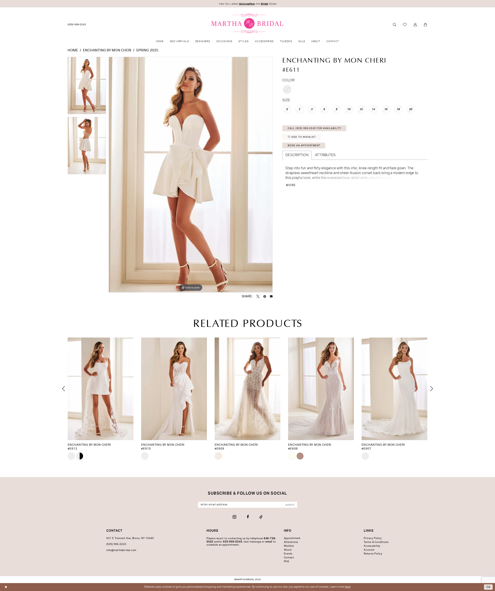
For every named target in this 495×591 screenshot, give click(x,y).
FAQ (286, 561)
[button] (415, 24)
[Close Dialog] (5, 587)
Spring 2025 (147, 50)
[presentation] (100, 389)
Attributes (325, 155)
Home (73, 50)
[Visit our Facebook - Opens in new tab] (248, 517)
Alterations (291, 542)
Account (369, 550)
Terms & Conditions (376, 542)
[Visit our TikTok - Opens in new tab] (261, 517)
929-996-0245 (232, 541)
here (347, 586)
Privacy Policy (373, 538)
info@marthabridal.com (121, 550)
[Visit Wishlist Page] (405, 24)
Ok (488, 587)
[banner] (247, 23)
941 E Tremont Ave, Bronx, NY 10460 (130, 538)
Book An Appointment (304, 145)
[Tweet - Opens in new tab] (257, 296)
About (288, 550)
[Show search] (394, 24)
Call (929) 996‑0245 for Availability (314, 128)
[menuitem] (77, 24)
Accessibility (372, 546)
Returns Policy (373, 554)
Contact (289, 557)
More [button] (291, 185)
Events (288, 554)
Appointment (292, 538)
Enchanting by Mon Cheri (107, 50)
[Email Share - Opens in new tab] (271, 296)
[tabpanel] (87, 87)
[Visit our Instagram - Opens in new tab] (234, 517)
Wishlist (289, 546)
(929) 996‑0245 (116, 544)
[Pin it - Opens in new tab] (264, 296)
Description (296, 155)
